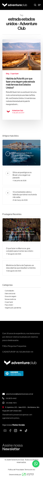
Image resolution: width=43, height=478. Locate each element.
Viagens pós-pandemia (13, 308)
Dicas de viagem (10, 296)
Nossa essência (10, 299)
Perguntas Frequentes (17, 346)
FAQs (4, 346)
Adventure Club (17, 110)
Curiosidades (9, 291)
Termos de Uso (30, 470)
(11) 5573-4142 (11, 398)
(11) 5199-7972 (11, 403)
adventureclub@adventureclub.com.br (19, 394)
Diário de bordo (10, 293)
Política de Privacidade (16, 470)
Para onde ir (9, 305)
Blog (7, 74)
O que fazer (14, 74)
